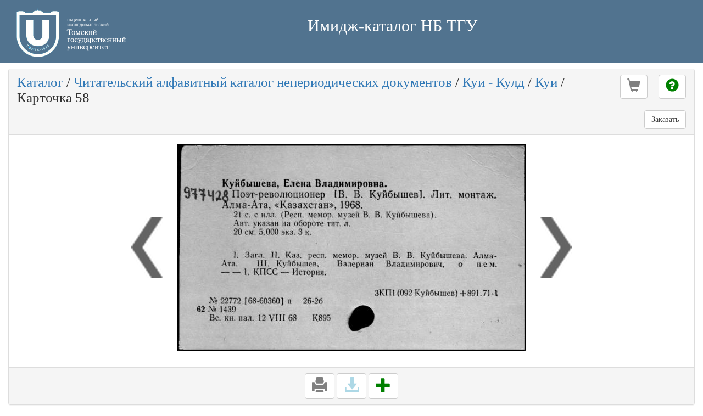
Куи (546, 82)
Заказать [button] (665, 119)
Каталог (40, 82)
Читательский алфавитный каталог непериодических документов (263, 82)
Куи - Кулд (493, 82)
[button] (634, 87)
